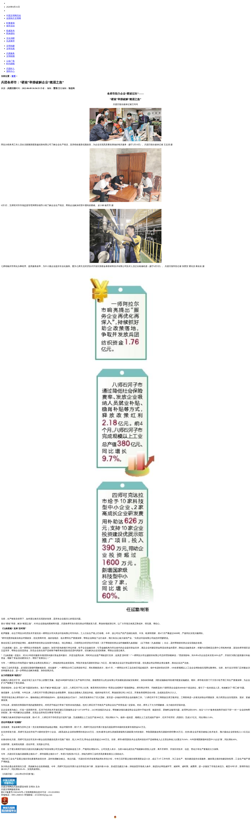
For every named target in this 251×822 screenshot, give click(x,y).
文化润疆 (10, 38)
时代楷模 (10, 64)
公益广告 (10, 61)
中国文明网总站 (13, 15)
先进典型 (10, 41)
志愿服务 (10, 53)
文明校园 (10, 56)
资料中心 (10, 71)
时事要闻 (10, 23)
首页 (14, 76)
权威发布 (10, 31)
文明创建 (10, 46)
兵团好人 (10, 68)
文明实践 (10, 48)
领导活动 (10, 26)
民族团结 (10, 33)
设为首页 (19, 11)
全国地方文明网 (13, 18)
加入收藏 (27, 11)
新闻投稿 (10, 11)
